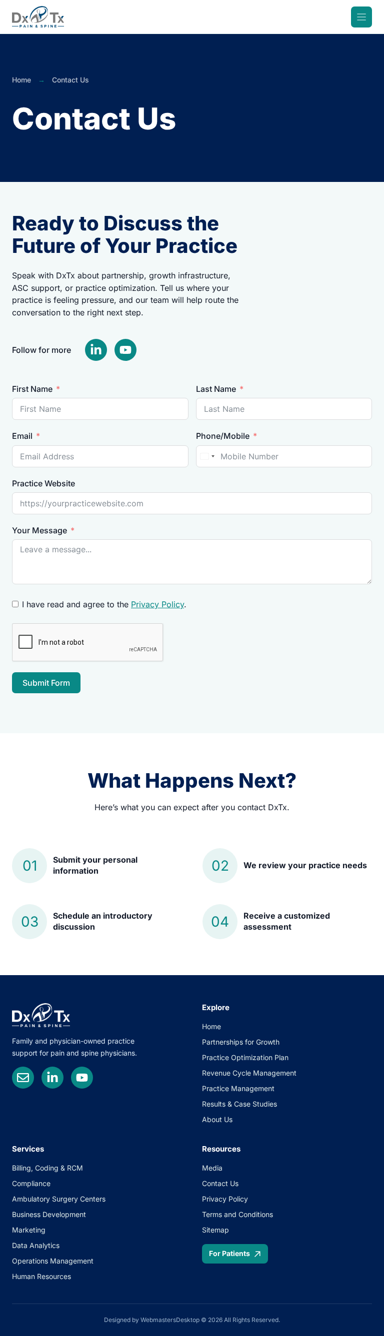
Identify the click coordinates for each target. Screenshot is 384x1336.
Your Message (39, 530)
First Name (32, 389)
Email (22, 436)
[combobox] (207, 456)
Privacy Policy (157, 604)
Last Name (216, 389)
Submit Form (46, 683)
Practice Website (43, 483)
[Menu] (361, 16)
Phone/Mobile (223, 436)
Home (21, 79)
